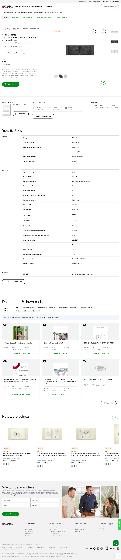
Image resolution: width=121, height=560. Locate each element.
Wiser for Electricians (80, 529)
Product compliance (7, 547)
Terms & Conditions (64, 547)
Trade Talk (77, 531)
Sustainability (28, 529)
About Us (27, 527)
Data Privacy (30, 547)
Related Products (61, 18)
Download (21, 114)
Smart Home (53, 529)
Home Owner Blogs (55, 533)
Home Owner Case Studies (56, 536)
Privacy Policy (15, 495)
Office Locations (29, 531)
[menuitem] (22, 6)
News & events (28, 533)
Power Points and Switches (20, 28)
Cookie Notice (19, 547)
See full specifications (43, 116)
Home (3, 28)
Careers (27, 538)
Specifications (27, 18)
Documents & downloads (44, 18)
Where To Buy (11, 84)
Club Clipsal (78, 527)
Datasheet (15, 18)
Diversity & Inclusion (30, 536)
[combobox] (45, 505)
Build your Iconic (12, 53)
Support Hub (103, 530)
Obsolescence (52, 547)
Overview (5, 18)
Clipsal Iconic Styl (34, 28)
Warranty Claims (41, 547)
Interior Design (53, 527)
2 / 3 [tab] (99, 31)
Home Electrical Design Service (57, 531)
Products (9, 28)
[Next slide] (117, 417)
